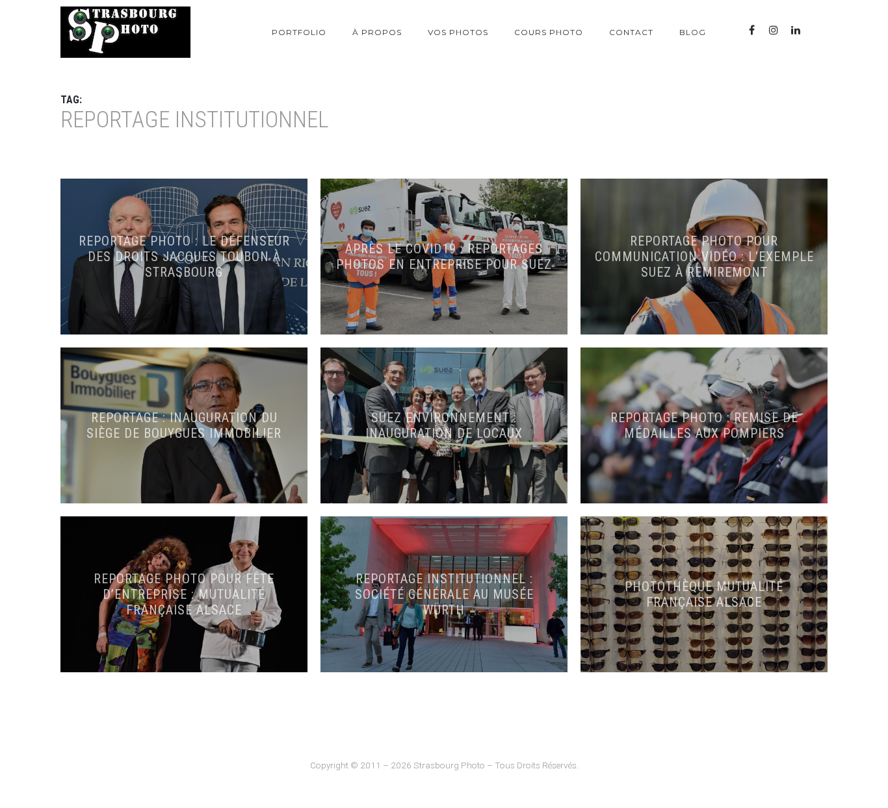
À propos (377, 32)
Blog (692, 32)
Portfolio (299, 32)
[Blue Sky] (818, 30)
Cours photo (548, 32)
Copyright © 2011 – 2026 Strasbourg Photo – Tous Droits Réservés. (444, 765)
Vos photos (458, 32)
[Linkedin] (795, 30)
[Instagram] (773, 30)
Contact (631, 32)
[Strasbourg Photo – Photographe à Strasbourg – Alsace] (125, 32)
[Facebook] (751, 30)
